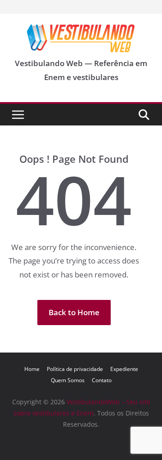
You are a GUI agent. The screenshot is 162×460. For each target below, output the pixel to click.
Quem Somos (68, 380)
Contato (102, 380)
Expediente (124, 369)
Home (32, 369)
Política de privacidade (75, 369)
